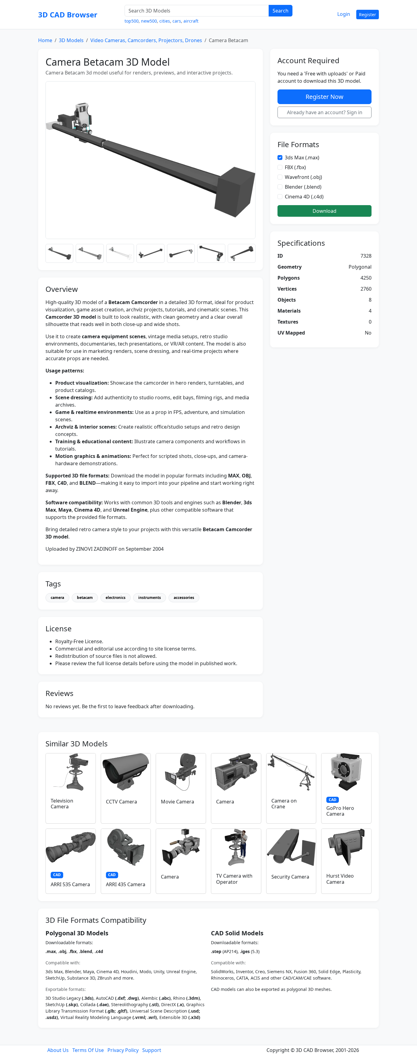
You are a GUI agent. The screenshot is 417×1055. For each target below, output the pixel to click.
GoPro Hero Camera (340, 811)
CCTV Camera (121, 801)
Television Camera (62, 803)
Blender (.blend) (303, 186)
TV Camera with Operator (234, 878)
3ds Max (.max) (302, 157)
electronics (115, 597)
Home (45, 40)
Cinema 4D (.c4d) (304, 196)
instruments (149, 597)
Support (151, 1050)
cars (176, 21)
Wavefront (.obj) (303, 177)
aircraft (190, 21)
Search (280, 10)
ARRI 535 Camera (70, 884)
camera (57, 597)
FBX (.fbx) (295, 167)
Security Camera (290, 876)
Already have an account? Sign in (324, 112)
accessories (184, 597)
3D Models (71, 40)
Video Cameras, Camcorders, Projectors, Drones (146, 40)
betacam (85, 597)
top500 (132, 21)
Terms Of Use (88, 1050)
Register (367, 14)
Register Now (324, 96)
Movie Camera (177, 801)
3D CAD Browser (67, 14)
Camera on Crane (284, 803)
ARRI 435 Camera (125, 884)
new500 (149, 21)
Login (343, 14)
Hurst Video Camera (340, 878)
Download (324, 211)
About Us (58, 1050)
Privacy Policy (123, 1050)
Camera (225, 801)
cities (164, 21)
